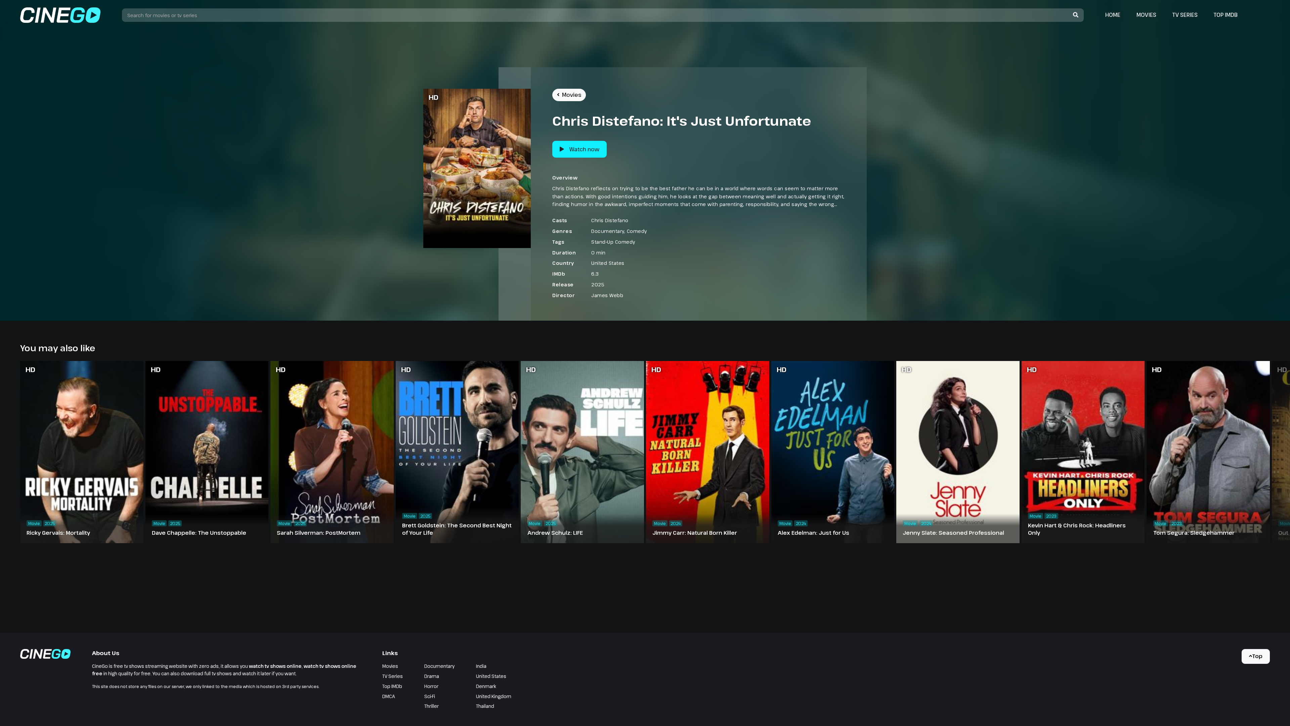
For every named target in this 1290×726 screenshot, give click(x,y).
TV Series (1185, 14)
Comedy (637, 231)
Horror (431, 686)
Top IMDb (1226, 14)
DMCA (388, 696)
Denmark (486, 686)
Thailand (485, 706)
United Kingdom (493, 696)
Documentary (607, 231)
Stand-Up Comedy (613, 242)
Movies (1146, 14)
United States (608, 263)
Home (1112, 14)
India (481, 666)
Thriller (431, 706)
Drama (431, 676)
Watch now (584, 149)
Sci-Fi (429, 696)
